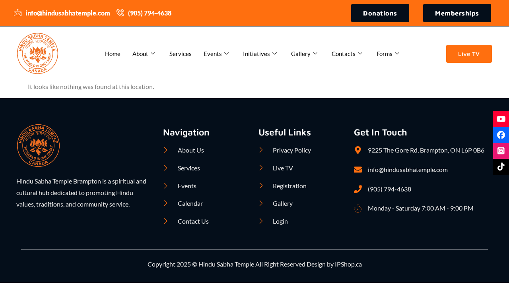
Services (180, 53)
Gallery (301, 53)
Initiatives (256, 53)
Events (213, 53)
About (140, 53)
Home (112, 53)
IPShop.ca (348, 264)
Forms (384, 53)
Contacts (344, 53)
